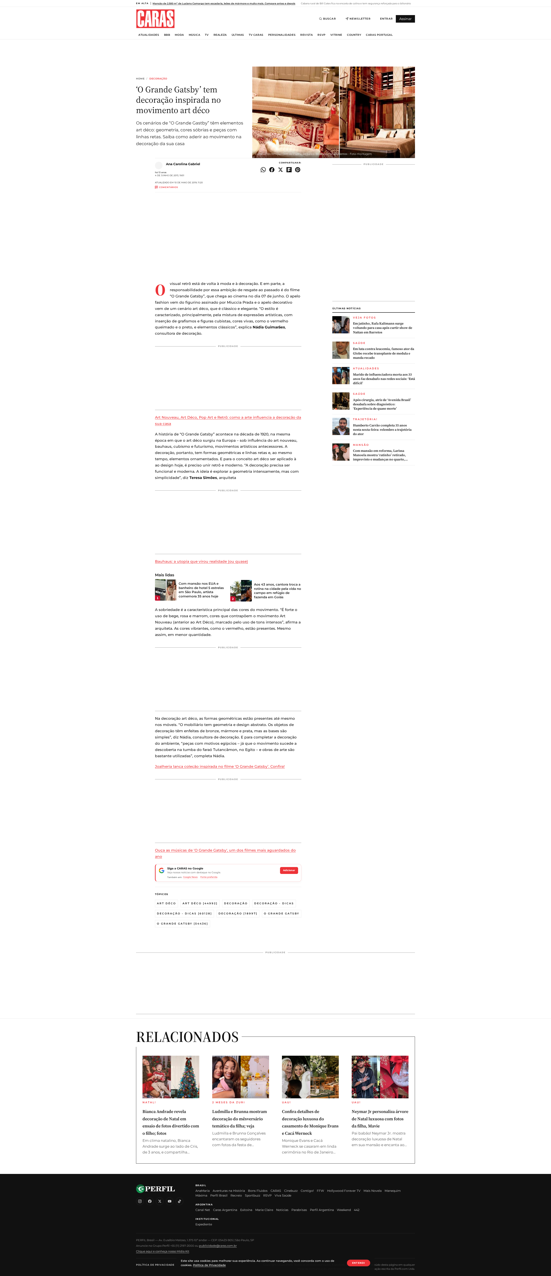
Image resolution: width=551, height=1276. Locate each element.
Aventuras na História (229, 1191)
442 (356, 1210)
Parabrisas (299, 1210)
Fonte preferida (208, 877)
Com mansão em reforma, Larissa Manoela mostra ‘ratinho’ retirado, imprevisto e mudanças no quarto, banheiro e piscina (379, 455)
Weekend (344, 1210)
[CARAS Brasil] (155, 19)
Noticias (282, 1210)
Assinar (405, 19)
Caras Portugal (379, 35)
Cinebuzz (291, 1191)
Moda (179, 35)
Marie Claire (264, 1210)
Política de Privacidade (155, 1264)
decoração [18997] (237, 913)
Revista (306, 35)
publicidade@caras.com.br (218, 1245)
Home (140, 79)
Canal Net (202, 1210)
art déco (166, 903)
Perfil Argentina (322, 1210)
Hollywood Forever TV (344, 1191)
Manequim (393, 1191)
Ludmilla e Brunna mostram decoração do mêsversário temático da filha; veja (239, 1118)
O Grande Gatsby (281, 913)
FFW (320, 1191)
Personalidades (282, 35)
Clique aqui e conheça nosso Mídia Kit (162, 1251)
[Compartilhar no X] (280, 169)
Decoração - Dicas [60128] (184, 913)
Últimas (238, 35)
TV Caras (256, 35)
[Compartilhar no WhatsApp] (263, 169)
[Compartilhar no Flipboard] (289, 169)
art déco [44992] (200, 903)
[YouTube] (169, 1201)
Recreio (236, 1195)
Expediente (203, 1224)
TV (207, 35)
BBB (167, 35)
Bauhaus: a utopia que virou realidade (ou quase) (201, 561)
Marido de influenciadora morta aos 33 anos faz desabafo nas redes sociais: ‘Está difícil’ (384, 378)
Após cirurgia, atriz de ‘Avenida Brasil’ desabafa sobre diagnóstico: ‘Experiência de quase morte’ (382, 404)
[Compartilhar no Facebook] (272, 169)
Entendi (358, 1262)
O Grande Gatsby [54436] (182, 923)
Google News (190, 877)
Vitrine (336, 35)
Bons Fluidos (258, 1191)
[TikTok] (179, 1201)
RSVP (321, 35)
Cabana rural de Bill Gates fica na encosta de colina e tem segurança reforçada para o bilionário (355, 3)
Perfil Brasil (219, 1195)
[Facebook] (150, 1201)
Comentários (168, 187)
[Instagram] (140, 1201)
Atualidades (148, 35)
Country (354, 35)
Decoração (158, 79)
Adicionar (289, 870)
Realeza (220, 35)
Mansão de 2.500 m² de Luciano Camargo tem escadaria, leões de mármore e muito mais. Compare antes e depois (224, 3)
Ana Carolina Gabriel (183, 164)
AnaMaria (202, 1191)
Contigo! (307, 1191)
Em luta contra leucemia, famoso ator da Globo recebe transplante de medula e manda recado (383, 353)
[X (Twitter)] (160, 1201)
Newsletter (360, 18)
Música (194, 35)
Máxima (201, 1195)
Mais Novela (373, 1191)
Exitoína (246, 1210)
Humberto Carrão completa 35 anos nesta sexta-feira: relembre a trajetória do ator (382, 429)
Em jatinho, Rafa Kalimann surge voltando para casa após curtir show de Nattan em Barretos (382, 327)
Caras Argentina (225, 1210)
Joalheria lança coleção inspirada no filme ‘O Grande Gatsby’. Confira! (220, 766)
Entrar (386, 18)
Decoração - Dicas (274, 903)
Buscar (329, 18)
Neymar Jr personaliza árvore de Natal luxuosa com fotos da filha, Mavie (380, 1118)
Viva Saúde (283, 1195)
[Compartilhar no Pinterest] (297, 169)
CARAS (276, 1191)
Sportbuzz (252, 1195)
